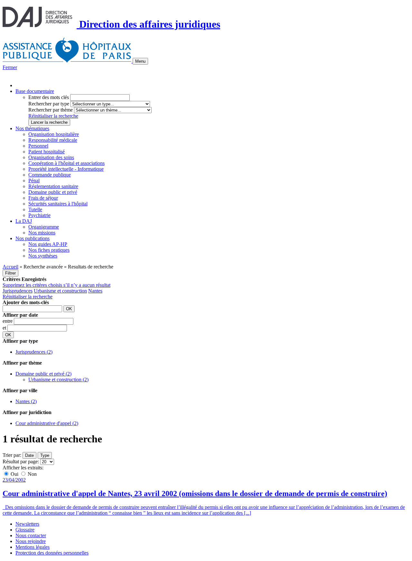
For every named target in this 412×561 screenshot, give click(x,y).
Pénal (34, 180)
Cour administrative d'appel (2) (46, 423)
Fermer (10, 67)
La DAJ (23, 221)
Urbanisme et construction (60, 291)
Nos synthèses (42, 255)
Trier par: (12, 455)
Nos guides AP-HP (47, 244)
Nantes (95, 291)
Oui (14, 474)
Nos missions (41, 232)
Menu (140, 61)
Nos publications (32, 238)
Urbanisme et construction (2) (58, 379)
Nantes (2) (26, 401)
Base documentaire (34, 91)
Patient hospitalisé (46, 151)
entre (8, 321)
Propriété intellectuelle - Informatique (66, 169)
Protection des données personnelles (52, 553)
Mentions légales (32, 547)
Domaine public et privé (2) (43, 373)
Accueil (10, 266)
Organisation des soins (51, 157)
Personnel (38, 146)
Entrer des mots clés (48, 97)
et (5, 327)
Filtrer (10, 273)
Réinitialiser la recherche (53, 116)
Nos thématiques (32, 128)
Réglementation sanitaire (53, 186)
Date (29, 455)
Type (44, 455)
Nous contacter (30, 535)
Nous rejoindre (30, 541)
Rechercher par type (48, 103)
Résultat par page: (21, 461)
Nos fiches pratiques (49, 250)
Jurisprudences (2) (33, 352)
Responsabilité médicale (52, 140)
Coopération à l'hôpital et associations (66, 163)
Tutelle (35, 209)
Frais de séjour (43, 198)
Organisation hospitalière (53, 134)
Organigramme (43, 227)
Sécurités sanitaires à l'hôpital (58, 203)
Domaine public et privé (52, 192)
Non (31, 474)
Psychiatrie (39, 215)
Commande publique (49, 174)
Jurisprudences (18, 291)
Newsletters (27, 524)
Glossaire (24, 529)
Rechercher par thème (50, 110)
